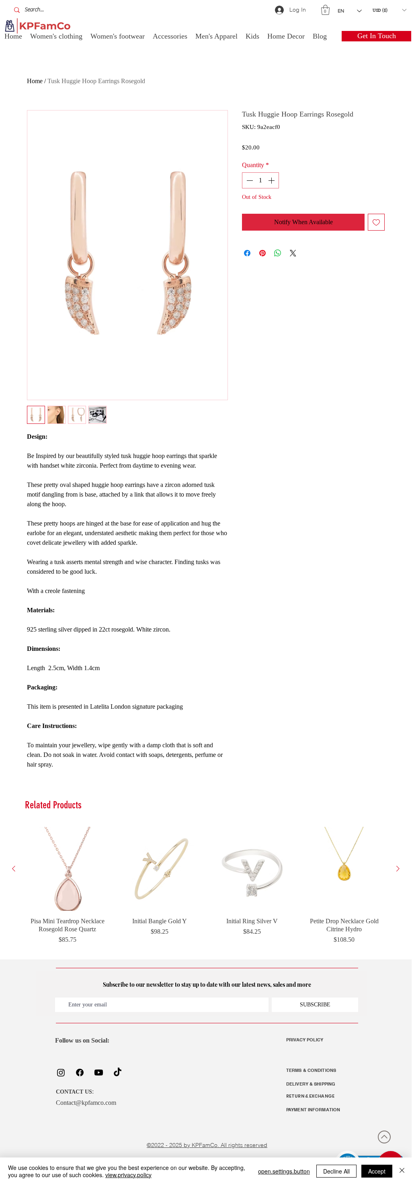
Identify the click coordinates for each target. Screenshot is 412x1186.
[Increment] (272, 180)
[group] (206, 889)
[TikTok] (118, 1072)
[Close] (402, 1171)
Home (35, 81)
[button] (325, 10)
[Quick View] (67, 869)
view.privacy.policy (128, 1175)
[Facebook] (80, 1072)
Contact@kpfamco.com (86, 1102)
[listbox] (389, 10)
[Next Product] (398, 868)
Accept (376, 1171)
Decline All (336, 1171)
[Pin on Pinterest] (262, 253)
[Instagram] (61, 1072)
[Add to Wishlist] (376, 222)
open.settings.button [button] (284, 1171)
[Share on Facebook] (247, 253)
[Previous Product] (13, 868)
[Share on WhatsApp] (278, 253)
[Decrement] (248, 180)
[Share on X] (293, 253)
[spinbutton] (260, 180)
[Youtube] (99, 1072)
